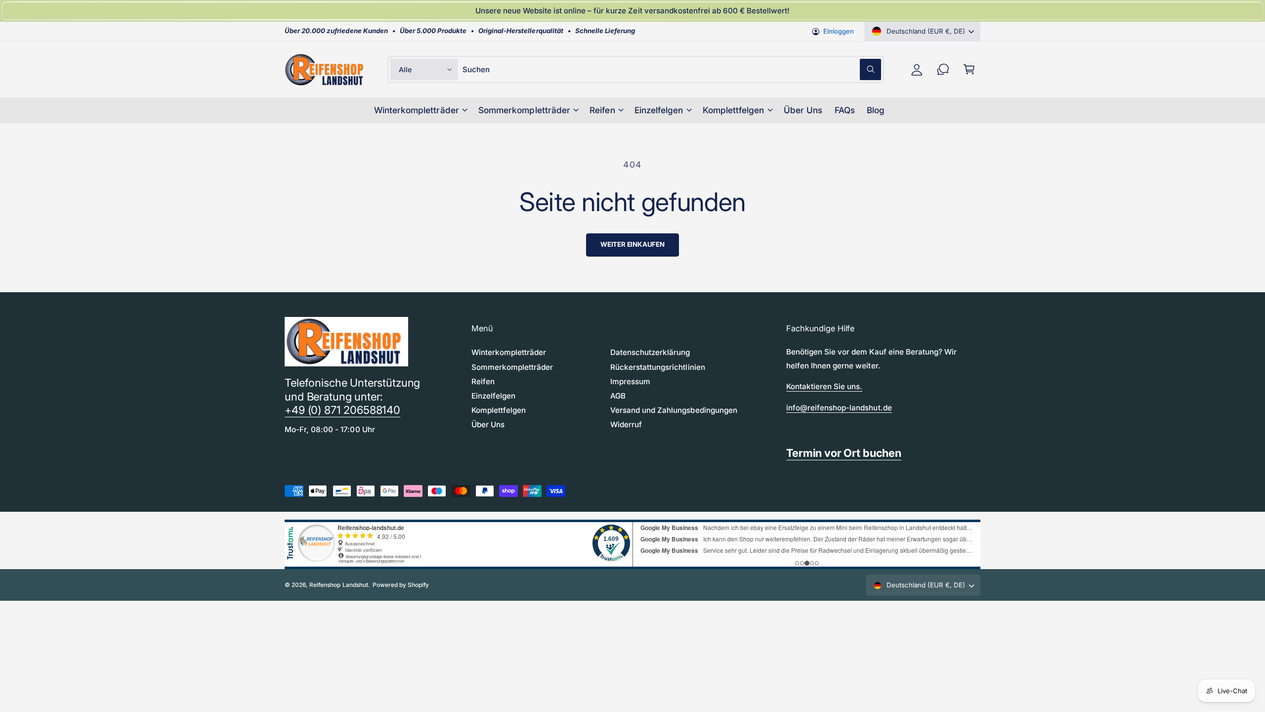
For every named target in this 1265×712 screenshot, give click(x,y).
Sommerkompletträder (524, 110)
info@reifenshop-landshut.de (838, 407)
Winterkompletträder (416, 110)
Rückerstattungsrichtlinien (657, 367)
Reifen (602, 110)
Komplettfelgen (733, 110)
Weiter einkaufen (632, 244)
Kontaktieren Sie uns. (824, 386)
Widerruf (626, 424)
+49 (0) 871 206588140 (342, 409)
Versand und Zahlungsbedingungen (673, 410)
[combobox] (672, 69)
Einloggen (838, 31)
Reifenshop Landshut (338, 584)
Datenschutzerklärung (650, 352)
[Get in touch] (943, 69)
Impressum (630, 381)
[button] (969, 69)
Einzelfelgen (658, 110)
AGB (618, 395)
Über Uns (488, 424)
